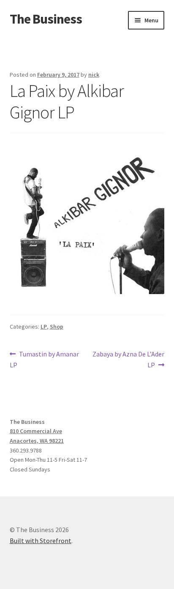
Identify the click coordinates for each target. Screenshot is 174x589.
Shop (56, 326)
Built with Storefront (40, 540)
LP (44, 326)
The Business (46, 19)
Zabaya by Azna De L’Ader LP (128, 359)
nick (93, 74)
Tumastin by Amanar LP (44, 359)
